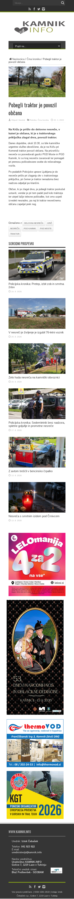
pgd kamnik (30, 228)
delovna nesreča (33, 223)
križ (49, 223)
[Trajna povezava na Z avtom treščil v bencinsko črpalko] (37, 466)
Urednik (21, 120)
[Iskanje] (62, 3)
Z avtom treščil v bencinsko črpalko (31, 471)
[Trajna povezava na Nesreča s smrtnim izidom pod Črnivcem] (37, 511)
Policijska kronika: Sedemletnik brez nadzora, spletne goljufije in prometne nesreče (37, 424)
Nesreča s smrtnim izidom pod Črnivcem (34, 516)
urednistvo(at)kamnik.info (27, 852)
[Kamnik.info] (37, 31)
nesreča (15, 228)
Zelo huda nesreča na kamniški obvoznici (34, 377)
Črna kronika (34, 59)
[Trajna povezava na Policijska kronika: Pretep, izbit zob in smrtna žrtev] (37, 279)
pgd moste (46, 228)
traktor (14, 234)
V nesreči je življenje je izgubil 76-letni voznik (36, 332)
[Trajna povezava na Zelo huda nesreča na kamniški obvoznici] (37, 373)
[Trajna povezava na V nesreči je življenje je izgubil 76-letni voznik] (37, 327)
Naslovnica (18, 59)
